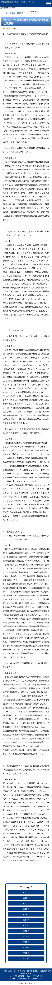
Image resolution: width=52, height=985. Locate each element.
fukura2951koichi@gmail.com (30, 978)
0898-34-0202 (19, 976)
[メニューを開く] (48, 3)
